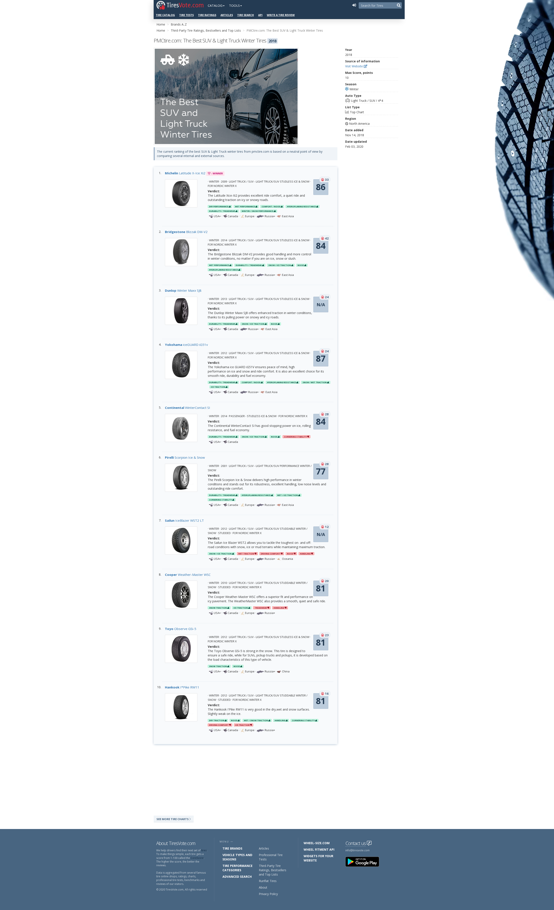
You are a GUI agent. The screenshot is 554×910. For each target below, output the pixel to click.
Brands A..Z (179, 24)
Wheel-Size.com (317, 843)
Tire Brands (232, 848)
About (263, 887)
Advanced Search (237, 876)
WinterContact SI (187, 407)
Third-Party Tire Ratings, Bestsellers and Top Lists (206, 30)
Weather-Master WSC (188, 574)
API (260, 15)
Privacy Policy (268, 894)
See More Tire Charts (172, 819)
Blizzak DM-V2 (186, 232)
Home (160, 24)
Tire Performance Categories (237, 868)
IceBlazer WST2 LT (184, 520)
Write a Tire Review (281, 15)
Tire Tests (186, 15)
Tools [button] (234, 5)
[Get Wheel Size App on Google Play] (364, 861)
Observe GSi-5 (180, 629)
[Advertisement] (245, 778)
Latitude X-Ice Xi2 (185, 173)
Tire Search (245, 15)
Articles (227, 15)
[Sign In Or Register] (354, 5)
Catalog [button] (215, 5)
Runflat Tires (268, 881)
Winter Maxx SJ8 (183, 290)
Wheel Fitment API (319, 849)
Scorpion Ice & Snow (185, 457)
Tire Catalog (165, 15)
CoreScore (197, 858)
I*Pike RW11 (182, 687)
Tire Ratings (207, 15)
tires (204, 850)
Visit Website (354, 66)
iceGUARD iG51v (186, 344)
